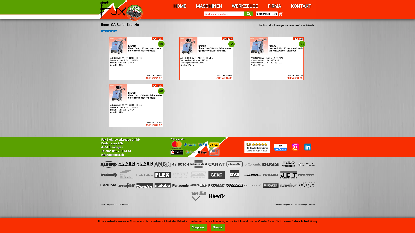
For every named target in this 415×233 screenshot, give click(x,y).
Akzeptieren (198, 227)
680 (280, 146)
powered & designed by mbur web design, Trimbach (294, 205)
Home (179, 6)
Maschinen (209, 6)
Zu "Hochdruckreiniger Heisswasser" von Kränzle (286, 25)
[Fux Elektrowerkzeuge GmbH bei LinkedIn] (307, 147)
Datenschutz (124, 205)
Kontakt (301, 6)
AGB (103, 205)
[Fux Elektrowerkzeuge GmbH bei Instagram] (295, 147)
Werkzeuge (245, 6)
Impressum (112, 205)
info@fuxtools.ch (112, 154)
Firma (274, 6)
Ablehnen (218, 227)
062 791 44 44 (121, 151)
